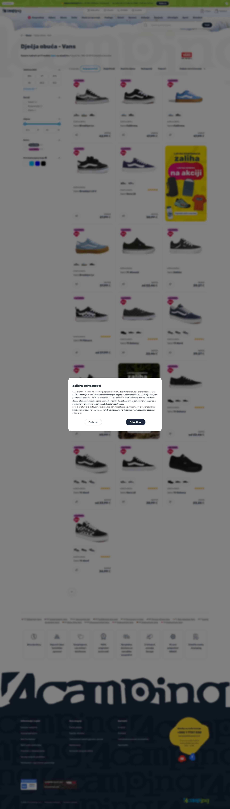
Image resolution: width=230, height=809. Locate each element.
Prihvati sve (135, 422)
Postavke (93, 422)
